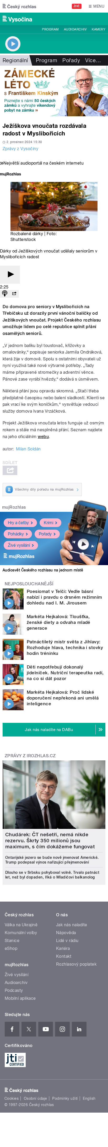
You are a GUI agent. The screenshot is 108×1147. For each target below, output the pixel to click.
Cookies (11, 1098)
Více (93, 60)
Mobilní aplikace (20, 998)
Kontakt (63, 956)
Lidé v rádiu (67, 940)
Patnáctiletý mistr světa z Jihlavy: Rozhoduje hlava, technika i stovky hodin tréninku (65, 647)
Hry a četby (18, 522)
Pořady (71, 60)
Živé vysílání (19, 545)
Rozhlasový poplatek (76, 964)
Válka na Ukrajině (21, 924)
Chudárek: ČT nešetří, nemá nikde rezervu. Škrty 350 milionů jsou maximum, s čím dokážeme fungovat (50, 841)
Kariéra (63, 948)
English (89, 1098)
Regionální (15, 60)
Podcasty (14, 990)
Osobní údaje (35, 1098)
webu (43, 436)
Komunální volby (21, 932)
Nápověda (66, 932)
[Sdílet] (14, 294)
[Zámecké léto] (54, 91)
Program (50, 29)
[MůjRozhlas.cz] (10, 174)
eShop (11, 948)
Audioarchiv (75, 29)
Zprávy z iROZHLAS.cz (30, 755)
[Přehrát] (10, 275)
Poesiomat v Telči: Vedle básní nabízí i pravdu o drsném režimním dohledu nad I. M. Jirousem (64, 597)
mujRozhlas (14, 507)
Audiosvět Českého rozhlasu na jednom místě (43, 570)
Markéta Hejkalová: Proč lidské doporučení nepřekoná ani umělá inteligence (63, 698)
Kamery (98, 29)
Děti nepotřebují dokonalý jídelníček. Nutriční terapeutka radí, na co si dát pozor (65, 672)
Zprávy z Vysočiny (20, 148)
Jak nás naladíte (71, 924)
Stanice (12, 940)
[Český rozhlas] (19, 6)
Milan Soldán (28, 448)
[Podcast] (4, 294)
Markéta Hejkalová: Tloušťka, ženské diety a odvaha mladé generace (58, 622)
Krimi (48, 522)
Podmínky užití (65, 1098)
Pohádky (16, 534)
